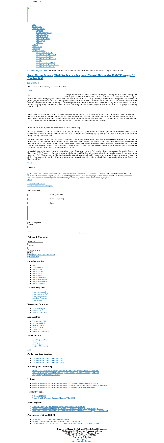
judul (52, 203)
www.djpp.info (82, 439)
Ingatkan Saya (35, 250)
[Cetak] (30, 83)
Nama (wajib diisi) (56, 195)
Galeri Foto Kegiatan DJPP (37, 71)
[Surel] (36, 83)
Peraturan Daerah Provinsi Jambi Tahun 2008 (48, 360)
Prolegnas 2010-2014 (39, 396)
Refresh (30, 225)
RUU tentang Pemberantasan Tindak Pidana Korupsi (50, 419)
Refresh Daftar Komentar (36, 184)
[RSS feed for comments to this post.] (35, 167)
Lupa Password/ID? (48, 255)
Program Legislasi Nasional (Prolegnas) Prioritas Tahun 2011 (53, 398)
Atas (29, 350)
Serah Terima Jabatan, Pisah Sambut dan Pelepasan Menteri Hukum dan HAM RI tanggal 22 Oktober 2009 (70, 411)
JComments (82, 233)
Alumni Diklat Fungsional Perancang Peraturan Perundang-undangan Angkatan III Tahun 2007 (65, 371)
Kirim (29, 231)
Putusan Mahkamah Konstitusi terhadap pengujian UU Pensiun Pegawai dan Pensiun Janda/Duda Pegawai (69, 385)
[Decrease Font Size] (28, 4)
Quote (29, 180)
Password (30, 246)
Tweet (29, 91)
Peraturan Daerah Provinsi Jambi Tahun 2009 (48, 358)
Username (31, 241)
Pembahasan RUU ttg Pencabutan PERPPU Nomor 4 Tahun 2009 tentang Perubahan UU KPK (66, 423)
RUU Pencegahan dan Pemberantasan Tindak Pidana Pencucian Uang (56, 421)
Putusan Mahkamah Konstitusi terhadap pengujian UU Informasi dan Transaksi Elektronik (63, 387)
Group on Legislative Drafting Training (46, 375)
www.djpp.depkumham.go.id (82, 441)
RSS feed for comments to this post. (40, 186)
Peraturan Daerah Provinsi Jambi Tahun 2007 (48, 362)
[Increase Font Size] (27, 4)
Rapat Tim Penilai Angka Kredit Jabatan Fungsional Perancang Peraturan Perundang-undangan (65, 373)
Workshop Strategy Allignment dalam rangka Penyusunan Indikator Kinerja (58, 407)
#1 (28, 174)
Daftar (36, 257)
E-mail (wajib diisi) (57, 199)
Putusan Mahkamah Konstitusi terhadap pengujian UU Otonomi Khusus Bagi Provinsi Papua (65, 383)
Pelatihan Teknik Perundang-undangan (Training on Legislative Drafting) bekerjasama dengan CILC (67, 409)
